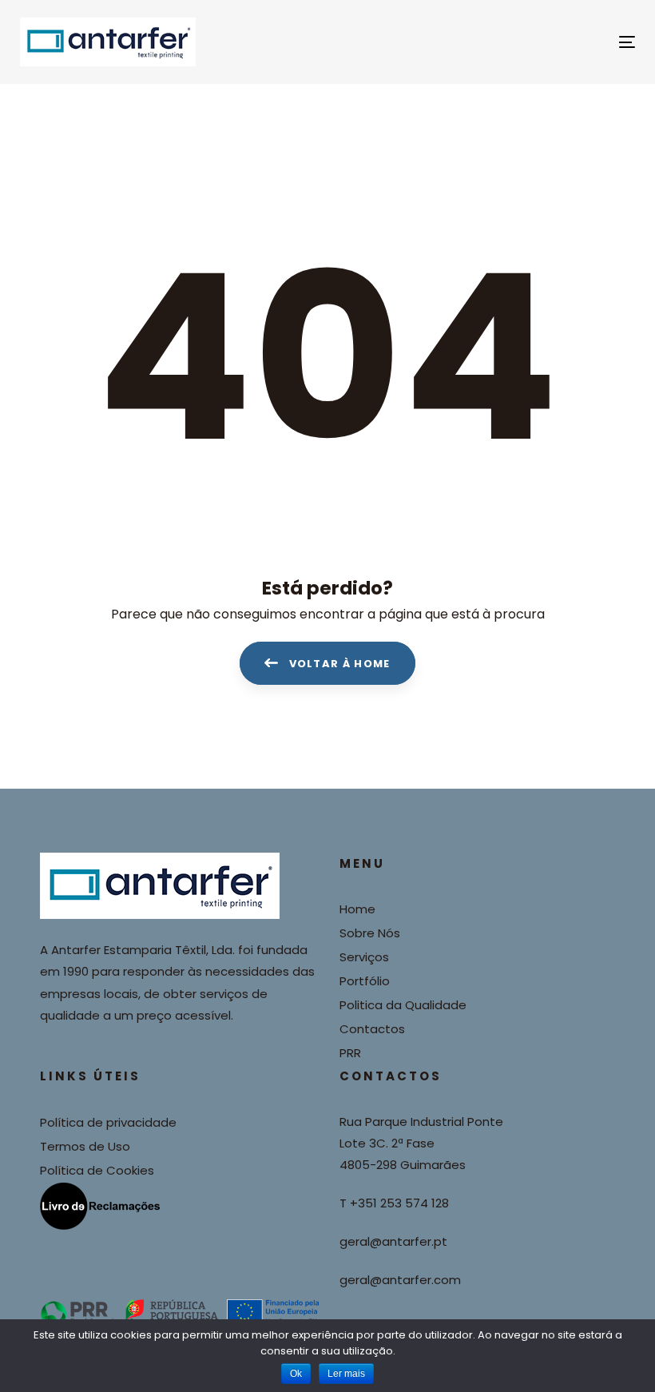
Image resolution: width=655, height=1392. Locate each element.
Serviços (364, 957)
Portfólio (364, 980)
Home (357, 909)
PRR (350, 1052)
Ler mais (346, 1373)
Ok (296, 1373)
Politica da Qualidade (402, 1004)
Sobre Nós (369, 933)
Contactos (372, 1028)
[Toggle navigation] (532, 42)
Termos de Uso (85, 1146)
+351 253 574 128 (399, 1203)
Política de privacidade (108, 1122)
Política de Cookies (97, 1170)
